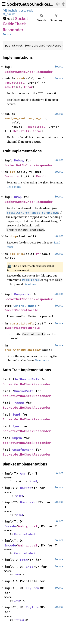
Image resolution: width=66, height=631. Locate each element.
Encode (10, 526)
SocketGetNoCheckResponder (35, 4)
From (24, 560)
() (18, 87)
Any (23, 473)
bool (20, 82)
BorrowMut (28, 502)
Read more (14, 187)
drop (13, 236)
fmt (12, 172)
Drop (18, 197)
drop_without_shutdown (23, 349)
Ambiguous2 (27, 545)
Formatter (12, 176)
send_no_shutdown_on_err (25, 118)
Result (10, 82)
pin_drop (17, 254)
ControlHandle (24, 305)
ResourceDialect (24, 534)
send (20, 78)
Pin (39, 254)
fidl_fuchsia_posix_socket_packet (18, 12)
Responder (23, 294)
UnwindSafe (24, 391)
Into (29, 567)
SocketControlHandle (21, 310)
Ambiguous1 (27, 526)
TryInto (32, 607)
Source (7, 34)
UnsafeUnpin (23, 450)
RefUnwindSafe (26, 379)
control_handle (22, 323)
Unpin (17, 438)
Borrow (26, 488)
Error (28, 87)
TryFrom (32, 588)
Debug (19, 160)
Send (16, 414)
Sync (16, 426)
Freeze (18, 403)
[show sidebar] (3, 4)
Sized (33, 481)
